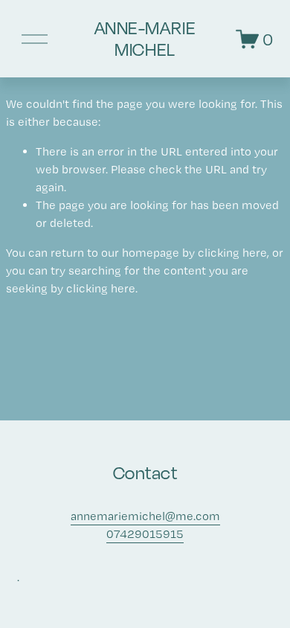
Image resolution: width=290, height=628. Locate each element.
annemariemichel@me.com (145, 516)
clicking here (232, 253)
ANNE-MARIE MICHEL (145, 38)
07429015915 (145, 534)
